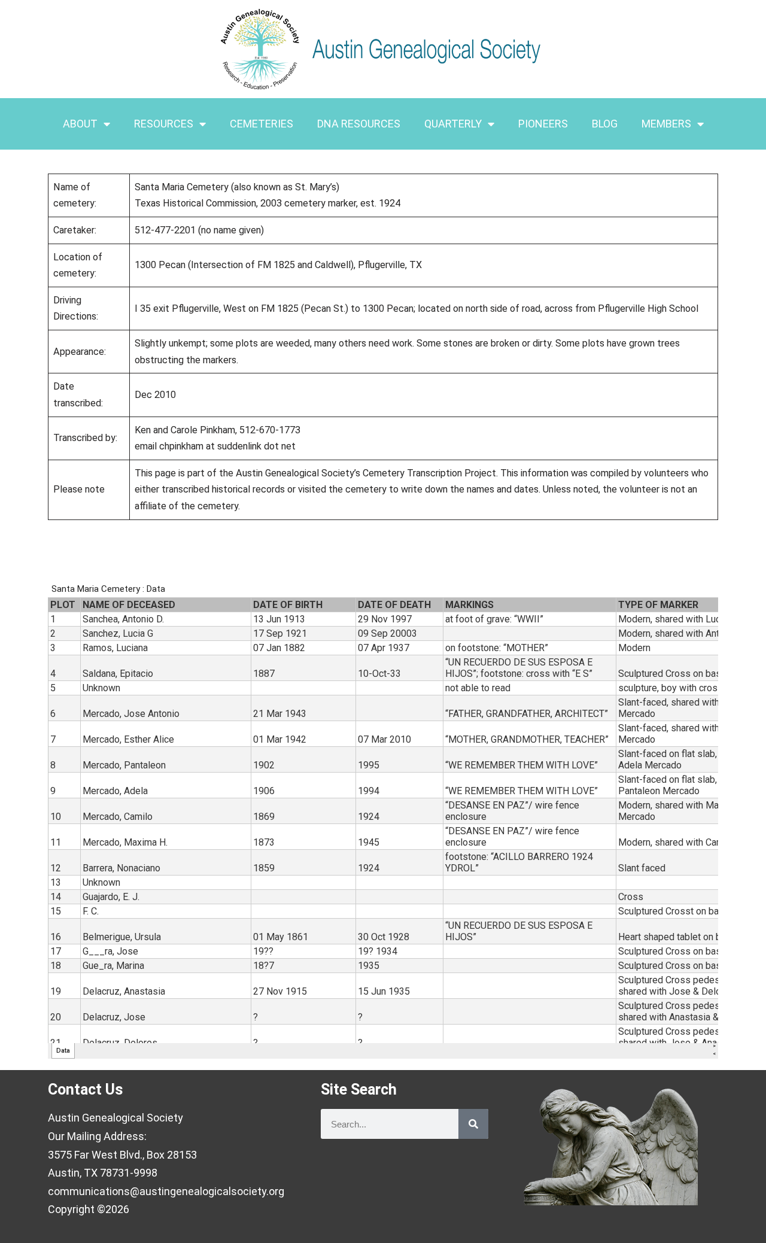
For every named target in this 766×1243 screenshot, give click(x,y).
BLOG (605, 123)
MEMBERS (666, 123)
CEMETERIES (261, 123)
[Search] (473, 1124)
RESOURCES (163, 123)
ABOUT (80, 123)
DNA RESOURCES (358, 123)
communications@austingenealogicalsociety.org (166, 1191)
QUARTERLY (453, 123)
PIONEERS (543, 123)
